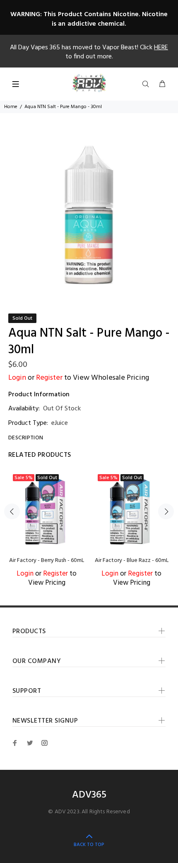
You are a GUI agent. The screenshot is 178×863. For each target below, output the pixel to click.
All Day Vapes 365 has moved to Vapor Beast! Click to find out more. (89, 52)
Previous (12, 511)
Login (17, 378)
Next (166, 511)
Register (49, 378)
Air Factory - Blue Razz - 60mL (131, 560)
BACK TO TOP (89, 845)
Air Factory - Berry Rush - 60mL (46, 560)
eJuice (59, 423)
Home (10, 107)
